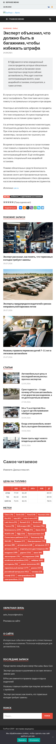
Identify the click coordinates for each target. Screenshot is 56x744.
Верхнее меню (12, 2)
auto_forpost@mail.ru (13, 614)
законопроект (12, 556)
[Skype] (38, 207)
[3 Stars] (8, 202)
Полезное (7, 28)
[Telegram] (42, 207)
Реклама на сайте (11, 621)
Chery (9, 515)
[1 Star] (4, 202)
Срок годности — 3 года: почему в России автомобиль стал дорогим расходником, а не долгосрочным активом (36, 393)
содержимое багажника (31, 197)
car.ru (16, 188)
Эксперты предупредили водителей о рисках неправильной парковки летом (27, 305)
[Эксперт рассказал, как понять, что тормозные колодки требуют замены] (28, 253)
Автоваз (39, 526)
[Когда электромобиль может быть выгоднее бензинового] (11, 424)
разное (36, 568)
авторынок (42, 545)
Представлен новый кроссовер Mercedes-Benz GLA (28, 666)
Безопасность (13, 530)
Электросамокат (36, 541)
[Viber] (31, 207)
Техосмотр (37, 537)
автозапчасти (24, 545)
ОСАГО (9, 534)
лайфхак (14, 197)
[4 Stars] (11, 202)
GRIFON (7, 501)
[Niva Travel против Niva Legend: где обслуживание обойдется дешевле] (11, 408)
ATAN (7, 493)
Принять (22, 740)
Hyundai (43, 515)
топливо (37, 572)
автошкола (11, 549)
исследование (30, 556)
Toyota (9, 526)
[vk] (48, 7)
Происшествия (36, 534)
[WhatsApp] (35, 207)
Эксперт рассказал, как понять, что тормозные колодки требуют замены (28, 258)
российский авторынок (17, 572)
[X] (27, 207)
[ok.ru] (52, 7)
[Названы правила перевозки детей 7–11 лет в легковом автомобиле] (28, 347)
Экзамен (19, 541)
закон (37, 553)
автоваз (10, 545)
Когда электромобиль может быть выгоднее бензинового (36, 425)
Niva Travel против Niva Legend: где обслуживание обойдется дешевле (34, 411)
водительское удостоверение (34, 549)
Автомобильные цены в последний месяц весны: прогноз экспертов (34, 376)
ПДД (21, 534)
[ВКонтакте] (20, 207)
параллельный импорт (16, 568)
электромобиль (13, 579)
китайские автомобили (16, 560)
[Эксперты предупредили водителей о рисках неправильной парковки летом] (28, 300)
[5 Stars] (13, 202)
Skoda (37, 522)
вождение (11, 553)
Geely (20, 515)
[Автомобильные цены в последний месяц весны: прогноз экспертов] (11, 374)
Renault (25, 522)
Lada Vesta (11, 522)
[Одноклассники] (24, 207)
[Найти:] (28, 716)
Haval (31, 515)
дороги (25, 553)
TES (7, 497)
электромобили (26, 575)
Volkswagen (23, 526)
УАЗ (8, 541)
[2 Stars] (6, 202)
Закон (40, 530)
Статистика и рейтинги (16, 537)
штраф (10, 575)
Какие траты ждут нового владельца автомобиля (34, 439)
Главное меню (16, 19)
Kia (8, 518)
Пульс (15, 28)
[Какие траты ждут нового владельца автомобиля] (11, 438)
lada (17, 518)
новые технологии (30, 564)
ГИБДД (28, 530)
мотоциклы (11, 564)
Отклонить (34, 740)
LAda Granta (30, 518)
